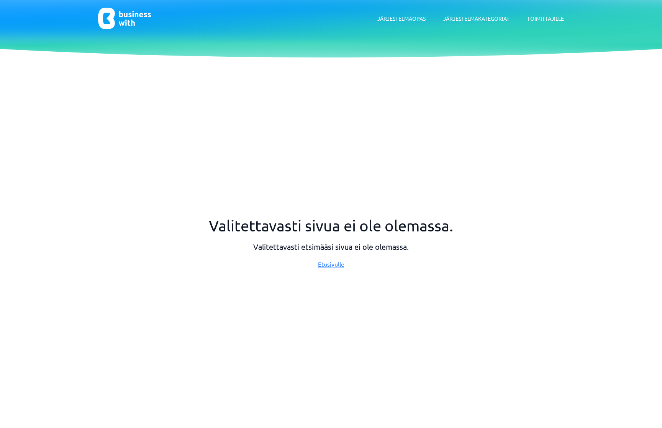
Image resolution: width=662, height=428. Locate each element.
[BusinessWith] (124, 18)
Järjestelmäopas (401, 18)
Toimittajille (545, 18)
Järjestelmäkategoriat (476, 18)
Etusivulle (331, 264)
